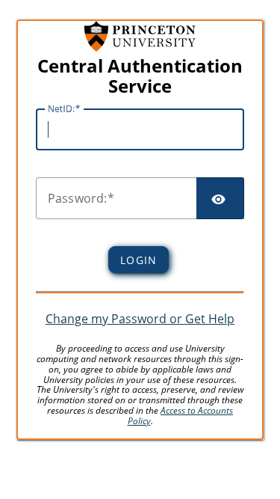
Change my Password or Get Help (140, 318)
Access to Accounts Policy (181, 415)
